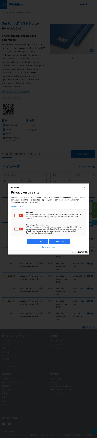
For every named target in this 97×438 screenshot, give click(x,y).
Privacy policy (17, 206)
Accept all (37, 242)
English (14, 187)
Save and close (48, 247)
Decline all (59, 242)
